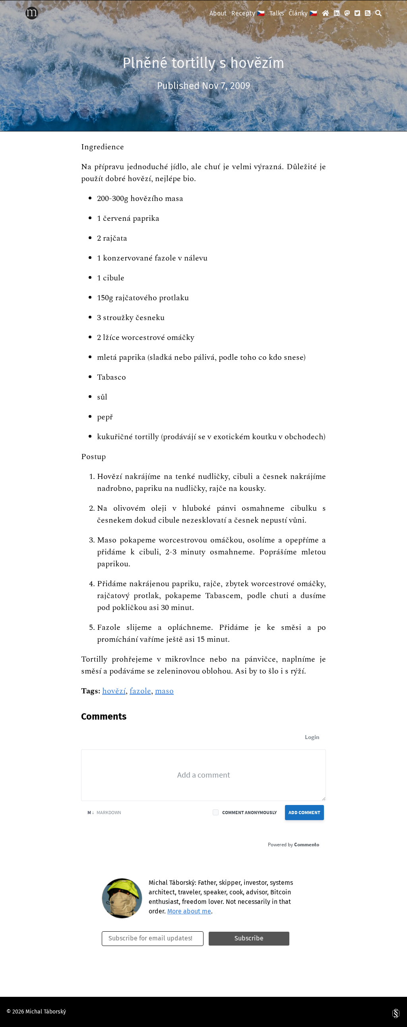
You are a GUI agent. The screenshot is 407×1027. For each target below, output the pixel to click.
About (218, 13)
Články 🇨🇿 (303, 13)
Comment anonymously (249, 812)
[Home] (31, 17)
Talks (276, 13)
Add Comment (304, 812)
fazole (140, 691)
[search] (378, 13)
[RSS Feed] (367, 13)
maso (164, 691)
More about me (189, 911)
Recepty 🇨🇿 (248, 13)
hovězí (114, 691)
